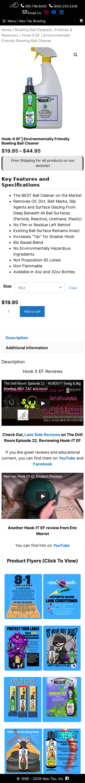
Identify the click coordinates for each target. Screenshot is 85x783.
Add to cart (32, 311)
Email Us (34, 13)
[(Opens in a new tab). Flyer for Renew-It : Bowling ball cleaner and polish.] (62, 751)
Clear (73, 288)
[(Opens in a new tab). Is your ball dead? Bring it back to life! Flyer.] (62, 648)
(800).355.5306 (65, 6)
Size (7, 286)
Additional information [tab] (27, 347)
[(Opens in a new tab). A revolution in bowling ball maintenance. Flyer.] (22, 699)
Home (7, 30)
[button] (76, 55)
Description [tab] (17, 337)
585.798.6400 (35, 6)
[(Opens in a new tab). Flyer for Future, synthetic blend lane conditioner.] (62, 596)
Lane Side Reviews (42, 434)
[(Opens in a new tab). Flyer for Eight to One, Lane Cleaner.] (23, 596)
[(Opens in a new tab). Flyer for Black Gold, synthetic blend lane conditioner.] (23, 648)
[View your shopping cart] (81, 21)
